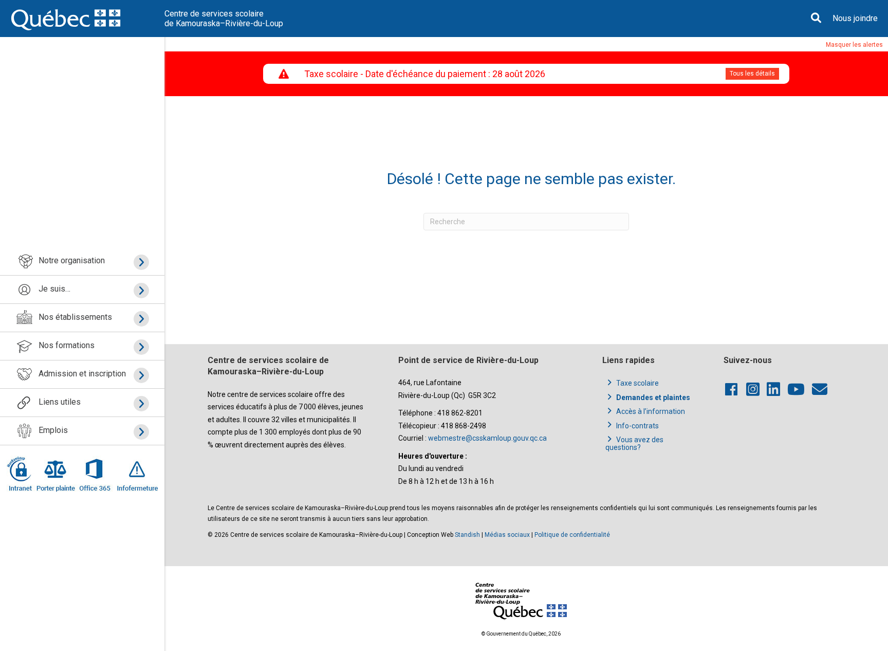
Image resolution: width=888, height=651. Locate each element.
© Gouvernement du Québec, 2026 (521, 634)
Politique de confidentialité (572, 534)
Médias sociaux (507, 534)
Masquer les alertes (854, 44)
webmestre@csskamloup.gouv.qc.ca (487, 438)
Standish (467, 534)
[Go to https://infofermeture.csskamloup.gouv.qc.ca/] (136, 474)
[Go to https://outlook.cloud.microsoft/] (94, 474)
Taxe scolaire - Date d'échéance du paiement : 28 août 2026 (424, 73)
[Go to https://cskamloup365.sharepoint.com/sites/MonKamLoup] (21, 474)
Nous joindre (855, 18)
